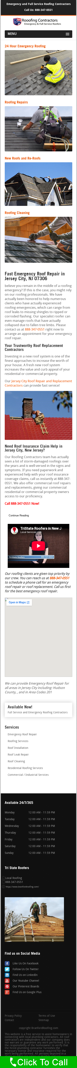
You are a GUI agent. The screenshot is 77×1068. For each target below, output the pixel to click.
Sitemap (43, 1020)
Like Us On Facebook (25, 963)
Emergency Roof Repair (22, 734)
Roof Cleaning (16, 761)
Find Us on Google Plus (27, 992)
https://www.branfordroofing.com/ (22, 887)
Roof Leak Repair (18, 754)
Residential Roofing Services (25, 768)
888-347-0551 (44, 10)
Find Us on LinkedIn (25, 975)
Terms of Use (46, 1016)
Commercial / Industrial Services (28, 775)
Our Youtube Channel (26, 980)
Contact (9, 1020)
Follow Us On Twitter (26, 969)
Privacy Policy (13, 1016)
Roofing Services (18, 741)
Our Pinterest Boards (26, 986)
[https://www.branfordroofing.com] (38, 24)
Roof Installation (18, 748)
